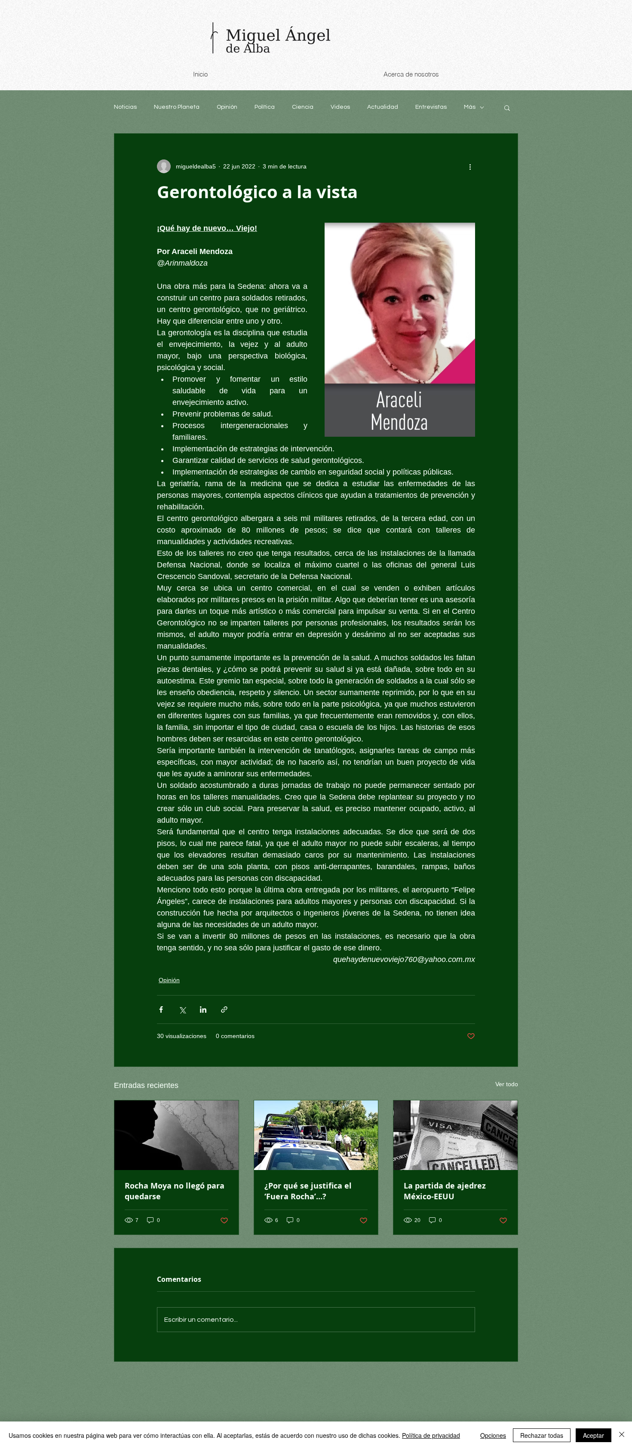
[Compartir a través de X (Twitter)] (182, 1009)
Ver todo (506, 1084)
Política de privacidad (431, 1435)
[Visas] (455, 1135)
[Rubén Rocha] (176, 1135)
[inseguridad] (316, 1135)
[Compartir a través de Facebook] (161, 1009)
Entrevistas (431, 107)
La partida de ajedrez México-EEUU (445, 1191)
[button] (507, 107)
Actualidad (382, 107)
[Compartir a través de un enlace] (224, 1009)
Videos (340, 107)
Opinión (227, 107)
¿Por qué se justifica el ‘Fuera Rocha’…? (308, 1191)
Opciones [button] (493, 1435)
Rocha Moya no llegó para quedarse (174, 1191)
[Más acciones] (470, 166)
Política (265, 107)
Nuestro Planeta (176, 107)
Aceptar (593, 1435)
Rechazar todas (541, 1435)
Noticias (125, 107)
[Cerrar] (622, 1435)
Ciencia (302, 107)
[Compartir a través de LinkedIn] (203, 1009)
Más (470, 107)
